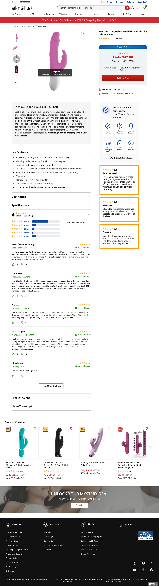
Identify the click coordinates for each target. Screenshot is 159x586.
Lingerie (95, 14)
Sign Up (79, 505)
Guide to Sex (48, 541)
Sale (142, 14)
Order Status (106, 2)
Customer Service (13, 536)
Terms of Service (13, 562)
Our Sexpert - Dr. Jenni (52, 545)
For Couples (48, 14)
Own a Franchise (88, 554)
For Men (32, 14)
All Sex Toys (48, 536)
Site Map (47, 549)
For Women (16, 14)
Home (14, 26)
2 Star (26, 232)
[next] (15, 83)
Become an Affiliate (89, 549)
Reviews (119, 38)
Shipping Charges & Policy (17, 549)
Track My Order (12, 541)
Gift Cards (10, 571)
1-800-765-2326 (24, 2)
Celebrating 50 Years (89, 541)
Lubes (111, 14)
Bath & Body (126, 14)
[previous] (17, 31)
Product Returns (12, 545)
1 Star (26, 236)
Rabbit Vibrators (44, 26)
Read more (36, 291)
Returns (130, 2)
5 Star (26, 221)
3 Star (26, 229)
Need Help (54, 524)
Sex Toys (22, 26)
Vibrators (63, 14)
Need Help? (142, 2)
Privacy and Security (14, 554)
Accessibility (11, 566)
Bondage (79, 14)
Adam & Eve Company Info (92, 536)
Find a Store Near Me (90, 545)
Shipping (119, 2)
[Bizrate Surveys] (149, 538)
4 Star (26, 225)
